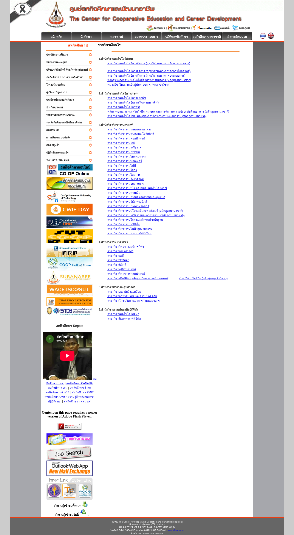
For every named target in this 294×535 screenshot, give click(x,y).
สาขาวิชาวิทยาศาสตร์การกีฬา (125, 246)
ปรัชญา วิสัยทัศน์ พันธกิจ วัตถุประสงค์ (65, 69)
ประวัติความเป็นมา (55, 54)
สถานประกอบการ (146, 36)
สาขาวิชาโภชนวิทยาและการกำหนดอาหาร (133, 300)
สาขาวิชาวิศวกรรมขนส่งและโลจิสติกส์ (130, 134)
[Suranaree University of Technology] (69, 242)
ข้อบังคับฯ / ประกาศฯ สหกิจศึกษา (62, 77)
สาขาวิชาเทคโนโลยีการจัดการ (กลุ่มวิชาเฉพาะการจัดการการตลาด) (148, 63)
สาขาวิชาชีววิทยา (118, 260)
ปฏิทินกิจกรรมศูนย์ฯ (55, 152)
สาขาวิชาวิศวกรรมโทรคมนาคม (127, 156)
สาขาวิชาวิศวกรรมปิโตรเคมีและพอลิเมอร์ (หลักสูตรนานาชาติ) (145, 210)
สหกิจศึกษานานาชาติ (207, 36)
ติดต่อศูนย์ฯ (50, 145)
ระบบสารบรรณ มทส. (56, 160)
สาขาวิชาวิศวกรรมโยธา (122, 170)
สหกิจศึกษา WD (57, 388)
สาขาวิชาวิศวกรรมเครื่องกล (124, 147)
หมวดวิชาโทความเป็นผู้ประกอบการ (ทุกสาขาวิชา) (138, 84)
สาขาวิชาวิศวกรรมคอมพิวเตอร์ (126, 138)
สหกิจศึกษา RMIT (83, 392)
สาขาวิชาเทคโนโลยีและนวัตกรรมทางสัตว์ (133, 102)
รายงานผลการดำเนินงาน (58, 114)
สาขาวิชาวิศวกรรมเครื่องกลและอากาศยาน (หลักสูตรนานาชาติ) (145, 215)
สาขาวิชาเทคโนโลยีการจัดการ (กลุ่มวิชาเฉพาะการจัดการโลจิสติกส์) (148, 71)
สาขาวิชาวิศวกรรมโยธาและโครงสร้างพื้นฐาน (135, 219)
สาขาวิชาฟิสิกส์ (116, 264)
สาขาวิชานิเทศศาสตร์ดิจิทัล (124, 318)
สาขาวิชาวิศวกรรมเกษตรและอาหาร (129, 129)
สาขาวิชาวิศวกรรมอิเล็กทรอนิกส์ (127, 201)
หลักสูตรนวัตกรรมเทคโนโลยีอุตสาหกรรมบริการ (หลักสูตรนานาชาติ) (149, 80)
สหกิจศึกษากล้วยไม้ (57, 392)
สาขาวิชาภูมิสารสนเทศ (121, 269)
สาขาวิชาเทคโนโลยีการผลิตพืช (126, 98)
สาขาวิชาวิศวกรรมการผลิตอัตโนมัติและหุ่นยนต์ (136, 197)
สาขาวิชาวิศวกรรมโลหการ (123, 174)
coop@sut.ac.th (176, 530)
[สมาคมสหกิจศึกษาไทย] (69, 496)
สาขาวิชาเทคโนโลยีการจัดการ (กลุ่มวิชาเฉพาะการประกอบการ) (146, 75)
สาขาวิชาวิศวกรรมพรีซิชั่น (123, 224)
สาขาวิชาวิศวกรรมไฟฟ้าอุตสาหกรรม (130, 228)
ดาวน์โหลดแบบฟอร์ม (56, 137)
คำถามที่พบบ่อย (237, 36)
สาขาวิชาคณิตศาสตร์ (120, 251)
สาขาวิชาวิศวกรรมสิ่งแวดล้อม (125, 179)
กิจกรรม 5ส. (50, 129)
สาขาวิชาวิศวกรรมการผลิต (123, 192)
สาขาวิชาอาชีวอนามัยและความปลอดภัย (132, 296)
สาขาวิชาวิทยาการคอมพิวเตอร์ (126, 273)
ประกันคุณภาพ (52, 107)
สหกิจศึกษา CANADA (79, 383)
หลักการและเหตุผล (54, 62)
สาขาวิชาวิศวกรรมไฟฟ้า (122, 165)
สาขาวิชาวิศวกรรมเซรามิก (123, 152)
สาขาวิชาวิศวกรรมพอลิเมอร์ (124, 161)
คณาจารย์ (116, 36)
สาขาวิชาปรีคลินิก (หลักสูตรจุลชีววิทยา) (203, 278)
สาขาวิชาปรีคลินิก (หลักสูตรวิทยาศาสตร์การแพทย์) (138, 278)
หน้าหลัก (56, 36)
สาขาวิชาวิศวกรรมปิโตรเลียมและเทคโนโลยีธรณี (137, 188)
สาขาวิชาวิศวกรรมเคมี (121, 143)
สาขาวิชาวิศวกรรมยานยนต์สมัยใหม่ (129, 233)
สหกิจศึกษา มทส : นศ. (77, 401)
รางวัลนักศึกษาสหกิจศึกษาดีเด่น (62, 122)
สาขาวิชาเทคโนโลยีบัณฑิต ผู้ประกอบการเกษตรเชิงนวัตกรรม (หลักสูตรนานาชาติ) (156, 116)
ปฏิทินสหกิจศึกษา (176, 36)
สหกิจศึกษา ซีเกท (80, 388)
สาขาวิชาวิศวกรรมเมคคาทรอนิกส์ (128, 206)
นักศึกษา (86, 36)
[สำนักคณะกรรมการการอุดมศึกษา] (54, 496)
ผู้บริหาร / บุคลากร (54, 92)
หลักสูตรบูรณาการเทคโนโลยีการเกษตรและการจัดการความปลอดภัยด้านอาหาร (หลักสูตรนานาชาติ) (168, 111)
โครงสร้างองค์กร (53, 84)
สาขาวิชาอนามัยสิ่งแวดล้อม (124, 291)
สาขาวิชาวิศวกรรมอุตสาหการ (125, 183)
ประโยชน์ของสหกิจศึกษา (58, 99)
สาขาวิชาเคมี (115, 255)
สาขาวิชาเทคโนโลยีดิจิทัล (123, 314)
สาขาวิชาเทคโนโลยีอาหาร (123, 107)
